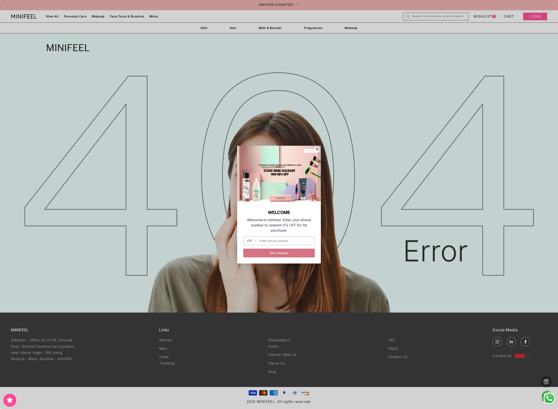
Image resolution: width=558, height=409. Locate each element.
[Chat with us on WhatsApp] (549, 403)
